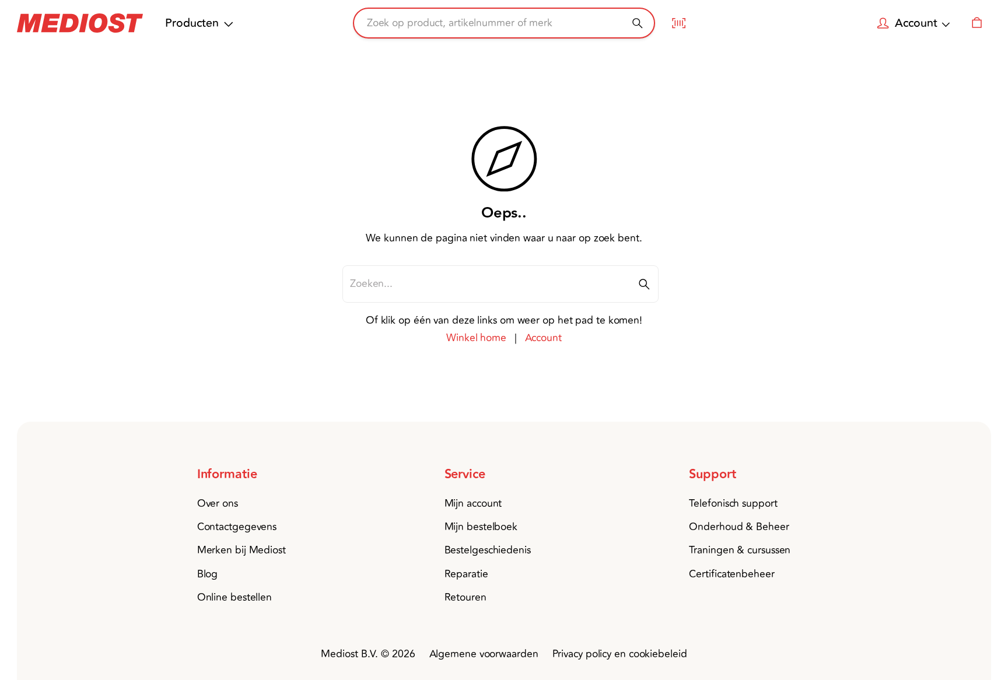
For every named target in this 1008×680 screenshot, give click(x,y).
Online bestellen (234, 597)
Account (543, 338)
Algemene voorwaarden (483, 654)
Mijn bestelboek (481, 527)
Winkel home (476, 338)
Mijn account (473, 503)
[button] (251, 475)
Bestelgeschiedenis (487, 550)
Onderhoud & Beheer (739, 527)
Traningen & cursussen (739, 550)
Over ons (217, 503)
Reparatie (466, 574)
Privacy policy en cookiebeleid (619, 654)
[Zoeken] (637, 23)
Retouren (465, 597)
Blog (207, 574)
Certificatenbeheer (731, 574)
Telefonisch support (733, 503)
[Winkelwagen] (977, 23)
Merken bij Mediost (241, 550)
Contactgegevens (237, 527)
